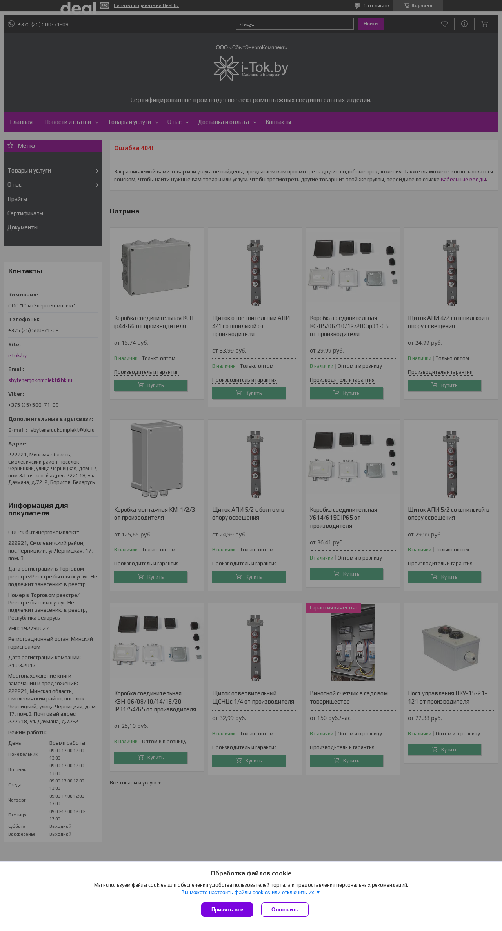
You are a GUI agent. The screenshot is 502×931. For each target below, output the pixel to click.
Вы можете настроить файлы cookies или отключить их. (248, 892)
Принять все (227, 910)
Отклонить (284, 910)
